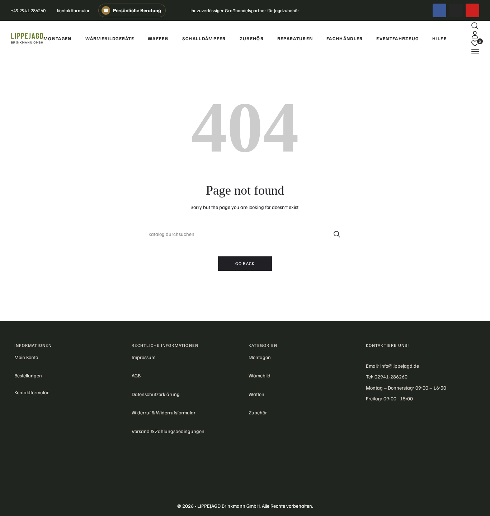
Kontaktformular (73, 10)
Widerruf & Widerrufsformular (163, 412)
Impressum (143, 357)
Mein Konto (26, 357)
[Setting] (475, 34)
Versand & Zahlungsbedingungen (168, 431)
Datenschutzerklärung (156, 394)
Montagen (260, 357)
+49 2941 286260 (28, 10)
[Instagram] (456, 10)
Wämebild (259, 375)
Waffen (256, 394)
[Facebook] (439, 10)
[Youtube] (472, 10)
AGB (136, 375)
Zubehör (258, 412)
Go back (245, 263)
